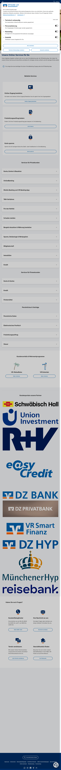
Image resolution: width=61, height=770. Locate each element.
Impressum (20, 15)
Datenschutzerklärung (9, 15)
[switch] (56, 26)
